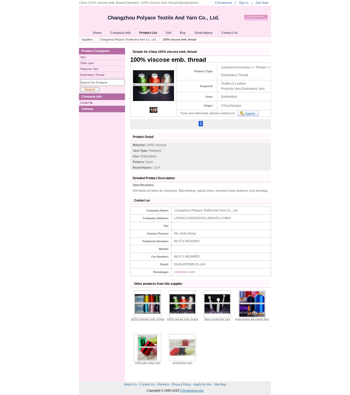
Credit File (86, 102)
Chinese (87, 109)
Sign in (244, 3)
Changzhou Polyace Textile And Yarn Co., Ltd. (163, 18)
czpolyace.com (184, 272)
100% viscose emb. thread (182, 319)
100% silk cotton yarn (147, 362)
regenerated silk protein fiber (252, 319)
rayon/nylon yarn (182, 362)
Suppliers (87, 39)
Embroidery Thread (92, 74)
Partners (163, 384)
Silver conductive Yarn (217, 319)
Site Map (220, 384)
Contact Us (147, 384)
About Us (131, 384)
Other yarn (87, 63)
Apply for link (202, 384)
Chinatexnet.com (192, 390)
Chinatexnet (223, 3)
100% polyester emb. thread (147, 319)
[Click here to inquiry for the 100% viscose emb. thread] (248, 113)
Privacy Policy (182, 384)
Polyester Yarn (89, 68)
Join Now (262, 3)
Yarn (83, 57)
